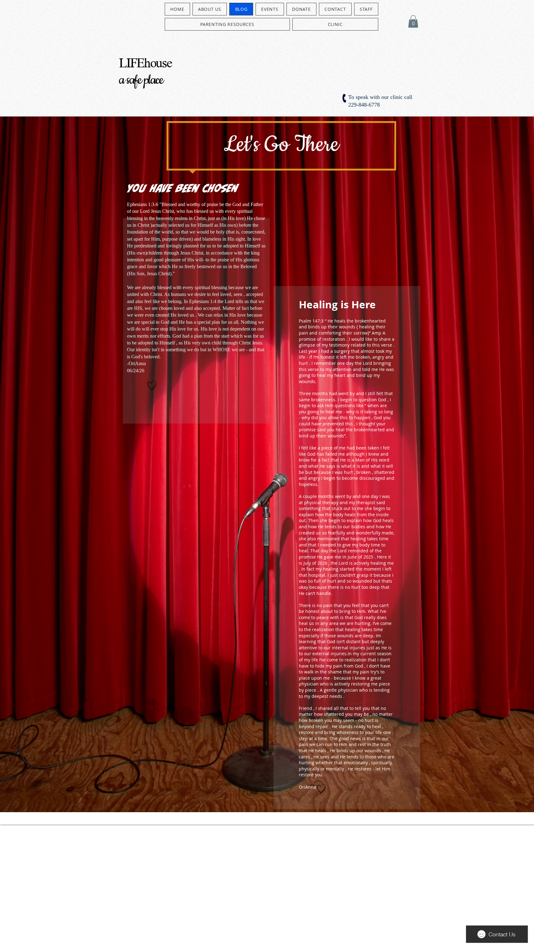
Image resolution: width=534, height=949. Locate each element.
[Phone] (344, 98)
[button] (413, 21)
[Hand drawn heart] (152, 385)
